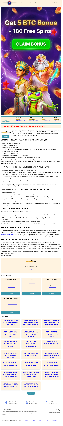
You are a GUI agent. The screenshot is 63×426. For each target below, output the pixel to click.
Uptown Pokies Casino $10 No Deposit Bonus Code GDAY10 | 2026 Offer (31, 322)
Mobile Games (56, 2)
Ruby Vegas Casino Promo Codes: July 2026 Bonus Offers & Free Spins (10, 334)
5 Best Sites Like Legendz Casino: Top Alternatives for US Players (51, 334)
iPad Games (24, 2)
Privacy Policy (46, 421)
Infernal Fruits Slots (30, 120)
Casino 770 (30, 269)
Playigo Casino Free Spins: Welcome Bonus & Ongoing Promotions (10, 374)
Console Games (34, 2)
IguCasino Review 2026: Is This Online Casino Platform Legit (31, 364)
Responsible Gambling (54, 421)
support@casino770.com (7, 234)
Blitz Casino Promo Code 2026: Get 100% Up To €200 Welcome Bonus (51, 364)
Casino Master (45, 2)
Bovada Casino (11, 287)
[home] (10, 5)
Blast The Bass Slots (17, 120)
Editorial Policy (33, 421)
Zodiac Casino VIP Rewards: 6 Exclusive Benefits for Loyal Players (31, 334)
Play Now (6, 136)
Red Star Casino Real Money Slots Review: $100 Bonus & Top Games (51, 374)
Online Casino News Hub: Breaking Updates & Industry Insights (10, 385)
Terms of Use (40, 421)
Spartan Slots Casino (12, 304)
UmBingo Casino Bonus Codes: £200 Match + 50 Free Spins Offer (10, 322)
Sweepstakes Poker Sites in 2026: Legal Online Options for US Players (10, 344)
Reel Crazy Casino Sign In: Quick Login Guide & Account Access (31, 374)
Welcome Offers (26, 421)
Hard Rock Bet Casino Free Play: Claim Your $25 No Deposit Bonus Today (51, 323)
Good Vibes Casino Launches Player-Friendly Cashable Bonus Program (31, 344)
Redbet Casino (32, 283)
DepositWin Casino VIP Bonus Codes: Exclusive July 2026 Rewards (31, 353)
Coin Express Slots (42, 120)
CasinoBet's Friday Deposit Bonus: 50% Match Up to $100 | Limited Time (10, 354)
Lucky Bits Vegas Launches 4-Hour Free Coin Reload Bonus (51, 343)
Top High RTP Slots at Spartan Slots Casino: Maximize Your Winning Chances (51, 354)
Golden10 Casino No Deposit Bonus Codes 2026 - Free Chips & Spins (31, 385)
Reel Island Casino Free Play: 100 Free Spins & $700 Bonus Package (10, 364)
